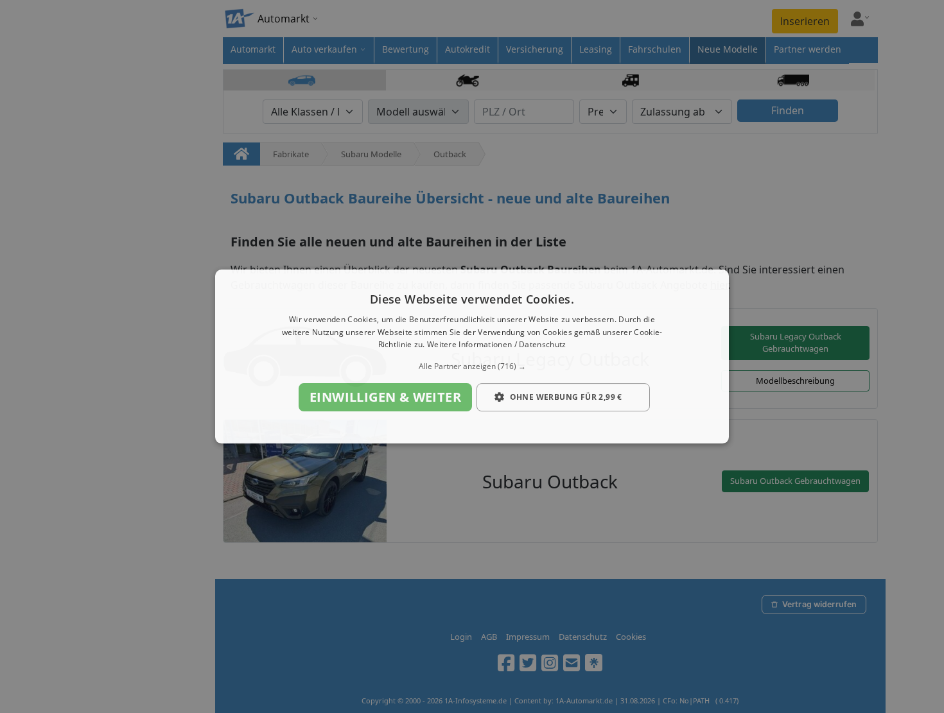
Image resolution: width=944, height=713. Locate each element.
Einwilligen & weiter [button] (385, 397)
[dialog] (472, 357)
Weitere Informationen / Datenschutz (496, 344)
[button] (472, 366)
